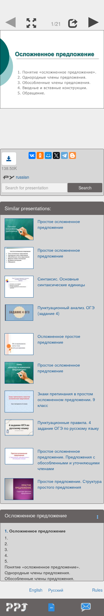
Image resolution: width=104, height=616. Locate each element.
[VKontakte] (32, 155)
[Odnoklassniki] (40, 155)
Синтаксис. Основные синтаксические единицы (61, 281)
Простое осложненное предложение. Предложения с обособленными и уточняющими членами (69, 459)
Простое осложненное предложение (59, 224)
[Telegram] (64, 155)
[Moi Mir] (48, 155)
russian (22, 177)
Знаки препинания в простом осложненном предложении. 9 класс (66, 399)
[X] (56, 155)
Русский (55, 590)
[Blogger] (72, 155)
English (35, 590)
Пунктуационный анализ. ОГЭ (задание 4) (66, 310)
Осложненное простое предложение (59, 339)
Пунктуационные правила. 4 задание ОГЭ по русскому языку (68, 425)
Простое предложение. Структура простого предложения (70, 484)
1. (6, 531)
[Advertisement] (52, 7)
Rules (97, 590)
